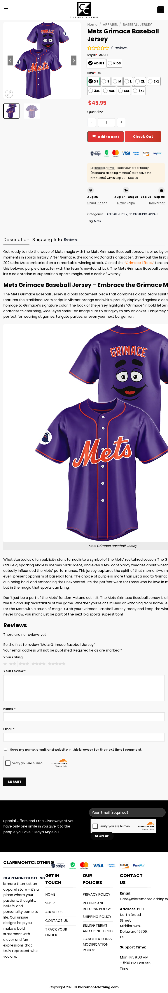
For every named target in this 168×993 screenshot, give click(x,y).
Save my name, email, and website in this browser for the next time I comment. (76, 749)
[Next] (74, 60)
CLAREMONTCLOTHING (24, 878)
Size (91, 73)
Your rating (13, 657)
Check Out (143, 136)
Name (9, 709)
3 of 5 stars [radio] (23, 664)
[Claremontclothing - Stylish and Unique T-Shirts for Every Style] (84, 10)
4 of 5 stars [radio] (38, 664)
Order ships (126, 203)
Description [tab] (16, 239)
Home (92, 24)
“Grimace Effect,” (139, 262)
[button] (6, 9)
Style (92, 55)
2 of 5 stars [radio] (12, 664)
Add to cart (108, 136)
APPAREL (110, 24)
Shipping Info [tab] (47, 239)
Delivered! (157, 203)
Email (9, 729)
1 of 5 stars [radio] (4, 664)
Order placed (97, 203)
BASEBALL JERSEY (137, 24)
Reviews (71, 239)
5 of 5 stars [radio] (56, 664)
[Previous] (10, 60)
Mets (97, 221)
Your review (14, 671)
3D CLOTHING (138, 214)
